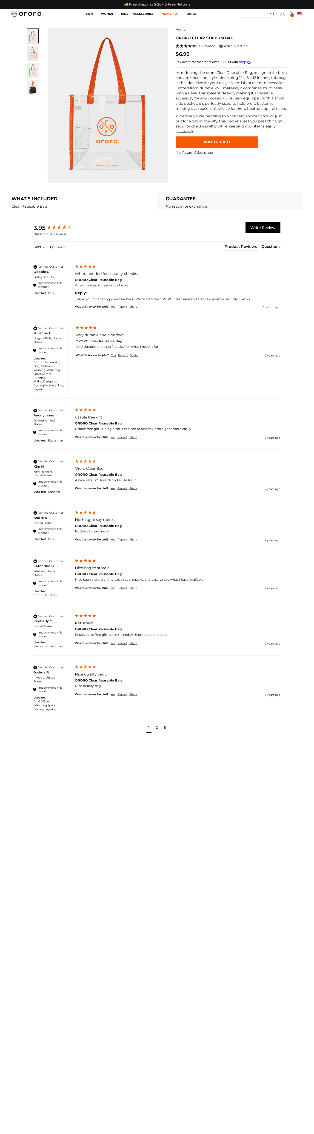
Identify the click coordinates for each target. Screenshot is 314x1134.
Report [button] (122, 306)
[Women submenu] (117, 11)
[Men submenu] (97, 11)
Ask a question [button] (235, 46)
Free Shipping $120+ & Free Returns (159, 4)
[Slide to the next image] (160, 105)
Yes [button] (113, 306)
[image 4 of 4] (32, 87)
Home (181, 29)
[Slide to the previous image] (54, 105)
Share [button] (133, 306)
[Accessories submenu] (157, 11)
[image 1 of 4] (32, 35)
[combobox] (255, 13)
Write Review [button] (263, 228)
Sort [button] (38, 247)
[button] (273, 13)
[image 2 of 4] (32, 53)
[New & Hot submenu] (182, 11)
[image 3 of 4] (32, 70)
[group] (58, 228)
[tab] (241, 247)
